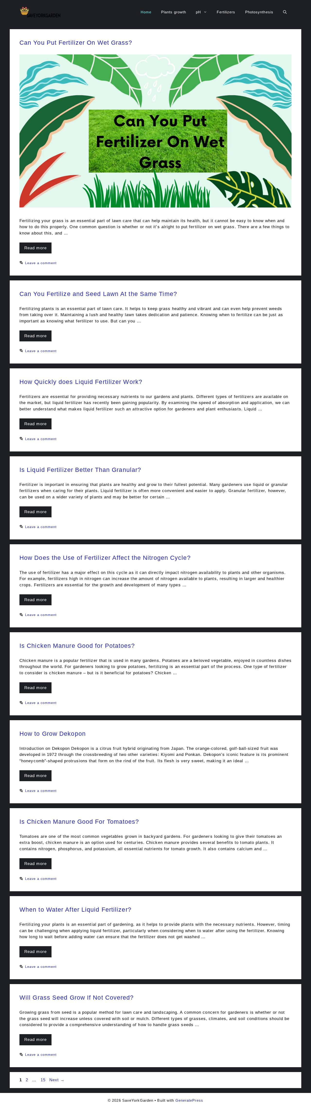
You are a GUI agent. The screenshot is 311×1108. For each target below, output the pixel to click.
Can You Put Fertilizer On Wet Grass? (75, 42)
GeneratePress (189, 1100)
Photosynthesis (259, 12)
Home (146, 12)
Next (57, 1080)
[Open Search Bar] (285, 12)
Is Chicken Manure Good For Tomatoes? (79, 821)
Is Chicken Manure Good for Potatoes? (77, 645)
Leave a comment (41, 263)
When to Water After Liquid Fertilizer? (75, 909)
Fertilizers (226, 12)
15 (43, 1080)
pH (198, 12)
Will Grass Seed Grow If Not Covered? (76, 997)
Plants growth (173, 12)
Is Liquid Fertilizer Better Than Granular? (80, 469)
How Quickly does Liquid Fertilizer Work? (80, 381)
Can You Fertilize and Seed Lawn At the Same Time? (98, 293)
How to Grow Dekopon (52, 733)
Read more (35, 248)
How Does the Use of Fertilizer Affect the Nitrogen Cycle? (105, 557)
